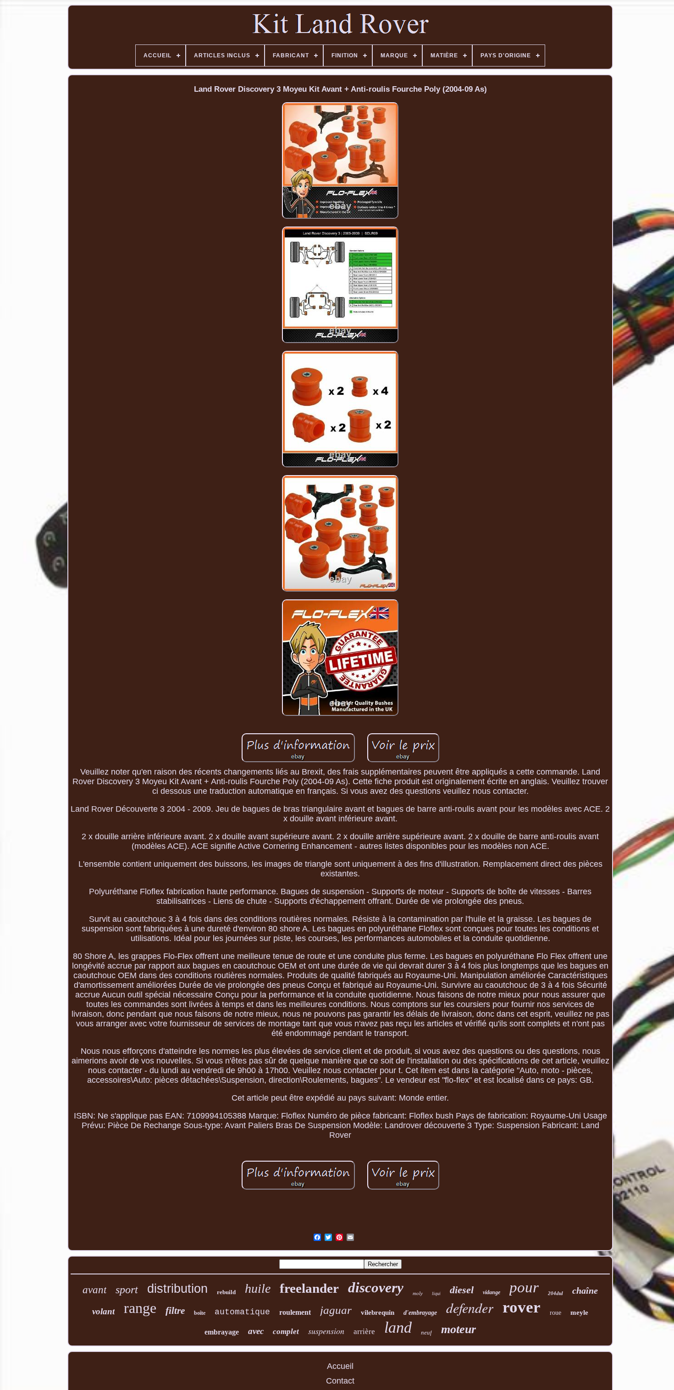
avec (256, 1331)
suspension (326, 1330)
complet (286, 1331)
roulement (295, 1312)
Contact (340, 1380)
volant (103, 1311)
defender (469, 1307)
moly (418, 1293)
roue (555, 1312)
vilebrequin (377, 1312)
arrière (364, 1331)
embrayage (221, 1332)
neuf (426, 1332)
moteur (458, 1329)
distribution (177, 1289)
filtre (175, 1310)
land (398, 1327)
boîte (199, 1313)
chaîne (585, 1290)
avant (94, 1290)
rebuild (226, 1292)
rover (522, 1307)
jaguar (336, 1310)
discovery (375, 1287)
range (140, 1308)
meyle (579, 1312)
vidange (491, 1292)
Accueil (340, 1366)
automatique (242, 1312)
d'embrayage (420, 1312)
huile (258, 1288)
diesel (462, 1290)
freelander (309, 1288)
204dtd (555, 1293)
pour (524, 1287)
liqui (436, 1293)
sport (127, 1290)
